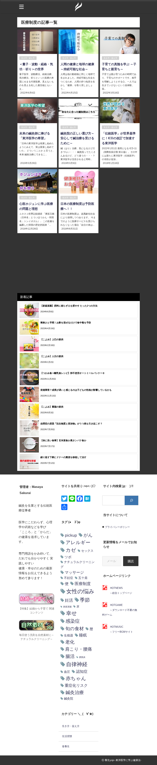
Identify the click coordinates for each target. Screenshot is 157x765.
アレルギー (78, 542)
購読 (131, 561)
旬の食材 (74, 628)
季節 (85, 599)
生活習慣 (67, 736)
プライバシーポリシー (117, 527)
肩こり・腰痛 (78, 649)
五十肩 (82, 577)
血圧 (67, 671)
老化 (69, 642)
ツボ (68, 557)
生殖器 (68, 635)
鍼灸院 (68, 698)
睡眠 (83, 635)
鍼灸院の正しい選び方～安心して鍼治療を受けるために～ (77, 138)
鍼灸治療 (74, 692)
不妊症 (68, 577)
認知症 (81, 671)
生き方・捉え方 (28, 58)
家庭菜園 (67, 607)
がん (88, 535)
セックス (87, 550)
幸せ (71, 613)
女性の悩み (80, 591)
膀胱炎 (82, 657)
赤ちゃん (76, 678)
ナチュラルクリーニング (78, 564)
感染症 (72, 621)
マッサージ (74, 572)
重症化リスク (76, 685)
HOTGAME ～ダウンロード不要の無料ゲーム (119, 610)
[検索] (131, 500)
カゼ (71, 550)
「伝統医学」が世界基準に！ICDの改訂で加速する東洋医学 (119, 138)
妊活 (69, 600)
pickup (71, 535)
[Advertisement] (78, 264)
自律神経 (76, 664)
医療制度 (83, 584)
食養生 (66, 746)
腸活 (70, 656)
